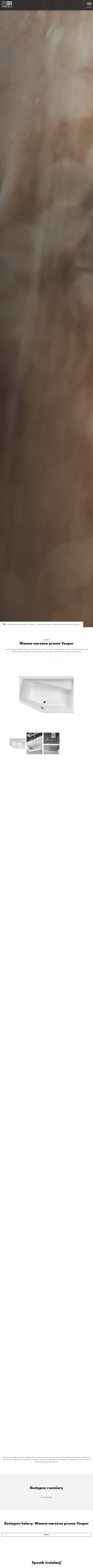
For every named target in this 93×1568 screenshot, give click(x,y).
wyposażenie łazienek (17, 624)
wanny (32, 624)
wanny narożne (44, 624)
